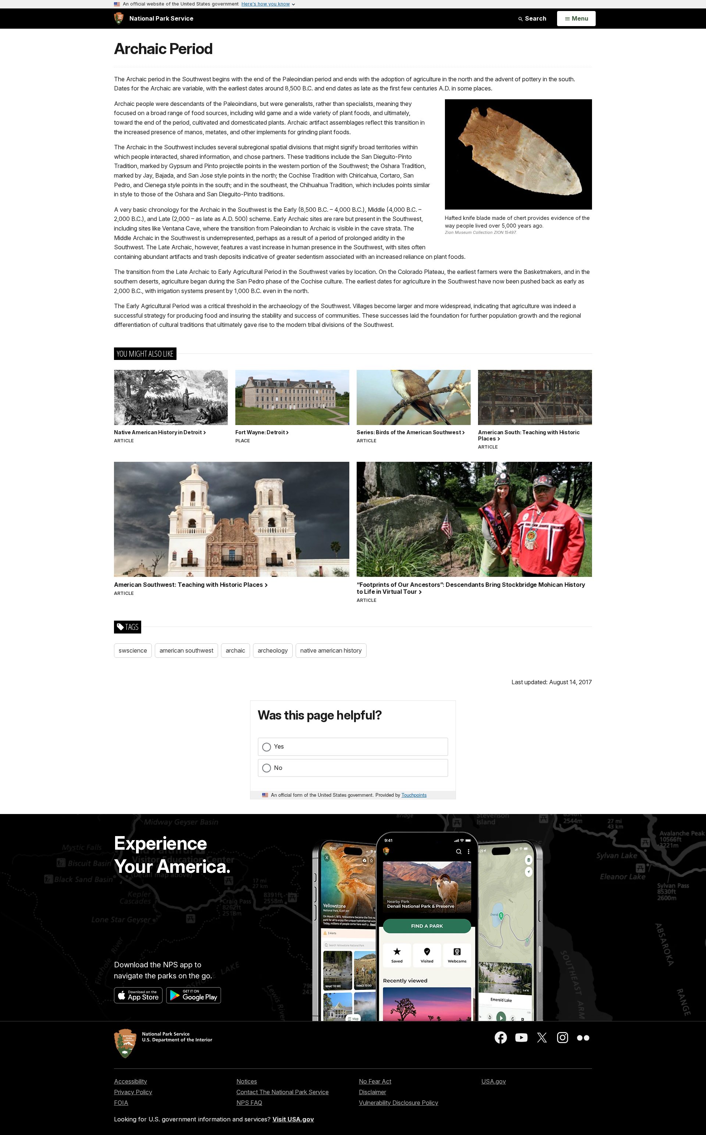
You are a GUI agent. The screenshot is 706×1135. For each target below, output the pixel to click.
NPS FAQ (249, 1102)
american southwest (186, 650)
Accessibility (130, 1081)
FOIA (121, 1102)
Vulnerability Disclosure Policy (398, 1102)
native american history (331, 650)
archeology (273, 650)
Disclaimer (372, 1092)
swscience (133, 650)
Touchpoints (414, 794)
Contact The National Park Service (282, 1092)
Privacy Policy (133, 1092)
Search (535, 18)
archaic (235, 650)
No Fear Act (375, 1081)
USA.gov (493, 1081)
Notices (246, 1081)
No (278, 767)
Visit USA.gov (293, 1119)
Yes (279, 746)
